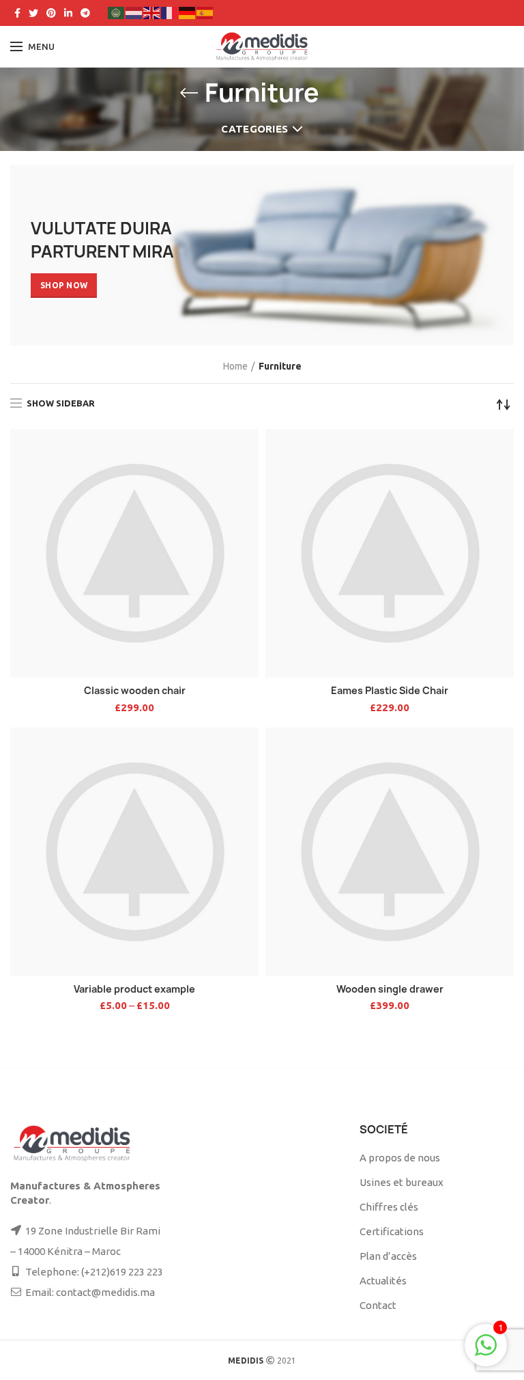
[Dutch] (134, 12)
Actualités (383, 1280)
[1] (486, 1352)
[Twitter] (33, 13)
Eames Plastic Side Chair (389, 691)
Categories (254, 129)
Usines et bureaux (401, 1182)
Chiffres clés (389, 1207)
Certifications (392, 1231)
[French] (170, 12)
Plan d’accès (388, 1256)
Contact (378, 1305)
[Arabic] (117, 12)
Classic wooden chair (135, 691)
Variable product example (134, 989)
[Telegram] (85, 13)
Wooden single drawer (389, 989)
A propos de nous (400, 1157)
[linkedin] (68, 13)
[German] (187, 12)
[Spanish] (205, 12)
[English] (152, 12)
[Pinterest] (51, 13)
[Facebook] (17, 13)
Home (235, 366)
